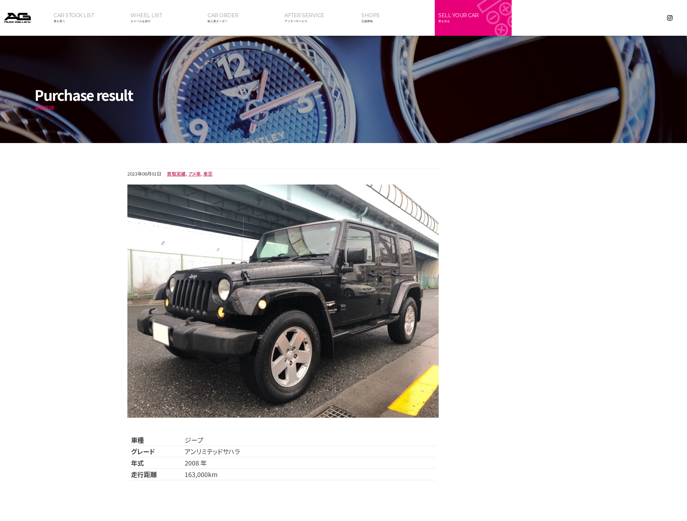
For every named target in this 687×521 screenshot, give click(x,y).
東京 (208, 173)
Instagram (670, 18)
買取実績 (176, 173)
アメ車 (194, 173)
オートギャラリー (25, 18)
